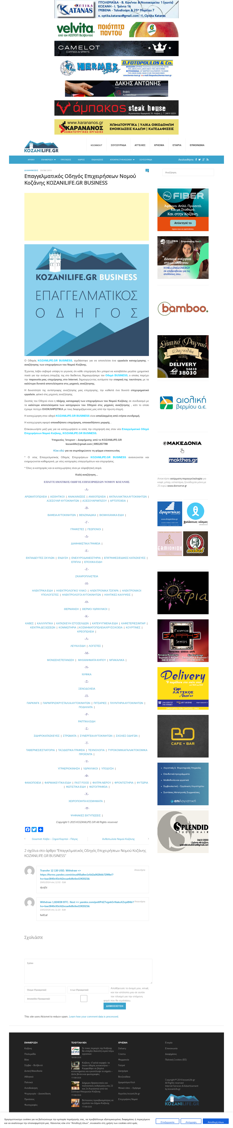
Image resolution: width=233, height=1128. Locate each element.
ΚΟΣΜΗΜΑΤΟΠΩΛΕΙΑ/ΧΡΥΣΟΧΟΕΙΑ (100, 627)
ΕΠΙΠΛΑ (76, 562)
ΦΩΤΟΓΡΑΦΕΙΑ (98, 786)
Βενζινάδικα (124, 1076)
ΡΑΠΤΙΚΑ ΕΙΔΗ (86, 721)
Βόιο (26, 1059)
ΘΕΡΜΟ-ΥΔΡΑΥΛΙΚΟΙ (94, 609)
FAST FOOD (82, 782)
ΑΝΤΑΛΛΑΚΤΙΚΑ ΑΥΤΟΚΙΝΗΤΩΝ (128, 496)
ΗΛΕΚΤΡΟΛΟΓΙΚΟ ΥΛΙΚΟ (71, 590)
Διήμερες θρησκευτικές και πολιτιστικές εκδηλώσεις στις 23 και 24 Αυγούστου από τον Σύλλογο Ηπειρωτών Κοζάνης (92, 1087)
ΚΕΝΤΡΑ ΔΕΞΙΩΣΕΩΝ (42, 627)
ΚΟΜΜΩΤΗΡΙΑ (67, 627)
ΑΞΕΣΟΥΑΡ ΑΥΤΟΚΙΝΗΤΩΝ (63, 500)
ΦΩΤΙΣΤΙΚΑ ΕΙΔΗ (76, 786)
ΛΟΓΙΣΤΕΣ (95, 645)
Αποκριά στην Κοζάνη (121, 159)
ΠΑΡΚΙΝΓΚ (33, 703)
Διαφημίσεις (31, 170)
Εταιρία (177, 145)
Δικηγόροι (123, 1071)
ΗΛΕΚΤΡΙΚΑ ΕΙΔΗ (43, 590)
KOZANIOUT (96, 145)
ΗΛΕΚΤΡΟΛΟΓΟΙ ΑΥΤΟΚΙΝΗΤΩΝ (81, 594)
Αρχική (31, 159)
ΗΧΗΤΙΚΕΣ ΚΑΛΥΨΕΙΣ (117, 594)
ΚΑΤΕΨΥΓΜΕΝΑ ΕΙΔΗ (105, 623)
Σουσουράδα (118, 145)
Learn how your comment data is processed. (94, 1016)
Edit (64, 882)
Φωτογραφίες (31, 1105)
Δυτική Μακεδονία (33, 1071)
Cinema (122, 1054)
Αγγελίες (140, 145)
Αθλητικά (28, 1076)
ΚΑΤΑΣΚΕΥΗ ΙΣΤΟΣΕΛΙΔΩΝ (72, 623)
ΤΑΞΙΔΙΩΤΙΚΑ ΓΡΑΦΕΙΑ (71, 750)
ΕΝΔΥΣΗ (62, 557)
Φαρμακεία (123, 1059)
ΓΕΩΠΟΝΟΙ (94, 529)
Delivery (122, 1048)
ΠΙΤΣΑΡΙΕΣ (100, 703)
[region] (116, 1120)
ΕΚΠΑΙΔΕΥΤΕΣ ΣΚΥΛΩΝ (40, 557)
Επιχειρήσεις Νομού (128, 1099)
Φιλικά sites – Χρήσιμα (129, 1088)
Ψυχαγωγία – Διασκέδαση (37, 1093)
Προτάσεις (66, 159)
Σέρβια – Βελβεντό (33, 1065)
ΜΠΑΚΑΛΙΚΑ (116, 660)
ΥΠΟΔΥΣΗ (107, 768)
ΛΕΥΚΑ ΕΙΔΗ (77, 645)
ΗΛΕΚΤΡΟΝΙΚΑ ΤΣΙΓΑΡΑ (104, 590)
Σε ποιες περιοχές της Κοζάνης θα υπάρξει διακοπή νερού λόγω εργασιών (98, 1051)
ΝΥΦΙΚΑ (86, 674)
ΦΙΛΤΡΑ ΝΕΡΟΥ (101, 782)
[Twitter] (199, 160)
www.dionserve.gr (177, 486)
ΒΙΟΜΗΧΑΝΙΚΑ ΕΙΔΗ (111, 515)
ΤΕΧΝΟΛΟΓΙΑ (97, 750)
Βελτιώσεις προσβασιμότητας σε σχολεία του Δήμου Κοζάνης (98, 1101)
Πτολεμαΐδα (30, 1054)
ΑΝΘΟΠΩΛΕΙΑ (97, 496)
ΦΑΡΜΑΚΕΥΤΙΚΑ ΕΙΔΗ (58, 782)
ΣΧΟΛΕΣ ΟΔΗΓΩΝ (126, 735)
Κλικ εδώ (58, 450)
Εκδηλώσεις (97, 159)
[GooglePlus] (203, 160)
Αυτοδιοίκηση (31, 1088)
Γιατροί (121, 1065)
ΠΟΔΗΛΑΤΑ (86, 707)
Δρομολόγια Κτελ (126, 1082)
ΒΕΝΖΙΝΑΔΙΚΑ (87, 515)
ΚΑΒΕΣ (29, 623)
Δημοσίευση (114, 1006)
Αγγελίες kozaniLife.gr (129, 1093)
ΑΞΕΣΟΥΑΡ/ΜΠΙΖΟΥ (94, 500)
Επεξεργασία (167, 1122)
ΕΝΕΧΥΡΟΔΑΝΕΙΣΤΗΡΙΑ (86, 557)
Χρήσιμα (159, 145)
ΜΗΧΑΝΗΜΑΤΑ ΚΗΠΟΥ (92, 660)
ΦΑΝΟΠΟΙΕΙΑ (33, 782)
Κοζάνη (28, 1048)
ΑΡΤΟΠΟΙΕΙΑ (118, 500)
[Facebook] (195, 160)
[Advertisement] (86, 217)
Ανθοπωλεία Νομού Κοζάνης (118, 839)
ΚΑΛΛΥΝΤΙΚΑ (45, 623)
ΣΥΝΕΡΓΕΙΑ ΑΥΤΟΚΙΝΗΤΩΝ (96, 735)
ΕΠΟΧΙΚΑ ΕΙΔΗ (93, 562)
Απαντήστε (139, 870)
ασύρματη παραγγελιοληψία (186, 479)
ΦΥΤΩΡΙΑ (142, 782)
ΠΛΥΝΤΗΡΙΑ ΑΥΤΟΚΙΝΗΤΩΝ (126, 703)
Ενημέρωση (47, 159)
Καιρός (81, 159)
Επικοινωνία (197, 145)
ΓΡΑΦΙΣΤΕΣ (77, 529)
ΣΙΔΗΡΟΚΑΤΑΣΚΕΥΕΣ (47, 735)
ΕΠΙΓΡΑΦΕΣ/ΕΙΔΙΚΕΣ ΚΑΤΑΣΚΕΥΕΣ (124, 557)
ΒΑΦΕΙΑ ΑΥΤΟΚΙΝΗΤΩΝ (62, 515)
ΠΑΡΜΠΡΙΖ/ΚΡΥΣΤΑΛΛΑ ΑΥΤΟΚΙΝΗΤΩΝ (66, 703)
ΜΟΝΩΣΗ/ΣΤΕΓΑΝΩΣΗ (60, 660)
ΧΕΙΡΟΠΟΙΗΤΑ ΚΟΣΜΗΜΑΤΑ (86, 801)
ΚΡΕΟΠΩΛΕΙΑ (85, 631)
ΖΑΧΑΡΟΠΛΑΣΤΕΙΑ (86, 576)
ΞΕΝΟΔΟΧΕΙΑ (86, 688)
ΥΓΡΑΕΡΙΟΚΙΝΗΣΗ (69, 768)
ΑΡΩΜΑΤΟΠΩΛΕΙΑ (36, 496)
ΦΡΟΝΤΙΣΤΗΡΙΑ (123, 782)
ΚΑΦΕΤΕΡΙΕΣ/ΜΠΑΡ (133, 623)
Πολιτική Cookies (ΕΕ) (176, 1059)
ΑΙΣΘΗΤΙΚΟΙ (57, 496)
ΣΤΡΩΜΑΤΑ (69, 735)
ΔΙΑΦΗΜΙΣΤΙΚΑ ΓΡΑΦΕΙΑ (85, 543)
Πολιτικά (28, 1082)
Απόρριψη (191, 1122)
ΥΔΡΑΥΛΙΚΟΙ (90, 768)
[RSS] (207, 160)
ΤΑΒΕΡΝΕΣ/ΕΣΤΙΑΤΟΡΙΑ (40, 750)
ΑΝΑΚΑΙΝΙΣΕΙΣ (76, 496)
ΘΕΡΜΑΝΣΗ (72, 609)
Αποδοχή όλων (216, 1122)
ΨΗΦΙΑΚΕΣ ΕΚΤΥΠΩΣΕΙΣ (86, 815)
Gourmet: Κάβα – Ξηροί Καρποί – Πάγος (55, 839)
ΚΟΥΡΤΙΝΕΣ (133, 627)
